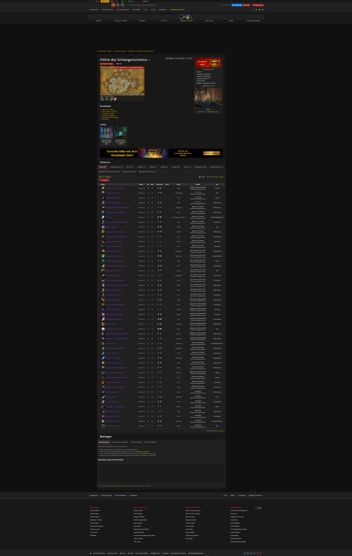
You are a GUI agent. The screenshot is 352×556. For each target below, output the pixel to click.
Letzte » (221, 177)
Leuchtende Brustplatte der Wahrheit (117, 285)
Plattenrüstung (217, 202)
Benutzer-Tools (112, 553)
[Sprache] (262, 9)
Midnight (93, 535)
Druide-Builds (235, 526)
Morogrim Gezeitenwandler (110, 117)
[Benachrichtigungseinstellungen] (256, 9)
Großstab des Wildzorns (113, 193)
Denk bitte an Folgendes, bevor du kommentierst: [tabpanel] (127, 466)
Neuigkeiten (94, 9)
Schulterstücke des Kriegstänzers (115, 232)
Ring (217, 227)
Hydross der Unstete (108, 110)
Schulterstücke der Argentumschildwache (118, 334)
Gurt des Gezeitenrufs (112, 300)
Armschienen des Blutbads (113, 251)
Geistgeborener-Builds (238, 542)
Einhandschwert (217, 324)
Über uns (123, 553)
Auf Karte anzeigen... (107, 64)
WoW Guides (94, 507)
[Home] (99, 5)
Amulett (217, 188)
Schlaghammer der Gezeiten (114, 256)
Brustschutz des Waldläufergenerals (116, 237)
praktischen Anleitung (142, 451)
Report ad (253, 490)
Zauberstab (217, 314)
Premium (165, 553)
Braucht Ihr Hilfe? (99, 553)
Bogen (217, 406)
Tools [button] (145, 9)
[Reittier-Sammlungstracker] (161, 153)
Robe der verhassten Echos (114, 246)
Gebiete (109, 51)
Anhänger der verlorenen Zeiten (115, 188)
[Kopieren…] (200, 176)
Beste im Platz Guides (193, 514)
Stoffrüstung (217, 222)
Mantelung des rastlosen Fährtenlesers (117, 338)
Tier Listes (234, 520)
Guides (153, 9)
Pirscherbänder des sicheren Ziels (115, 348)
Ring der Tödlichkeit (111, 227)
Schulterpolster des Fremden (114, 241)
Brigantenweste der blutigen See (115, 387)
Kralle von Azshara (111, 324)
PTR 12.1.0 (118, 5)
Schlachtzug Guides (96, 526)
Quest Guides (138, 523)
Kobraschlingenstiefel (112, 402)
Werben (130, 553)
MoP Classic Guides (140, 507)
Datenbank (136, 9)
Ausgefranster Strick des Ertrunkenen (117, 377)
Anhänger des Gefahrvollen (114, 198)
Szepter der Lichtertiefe (113, 421)
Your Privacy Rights (141, 553)
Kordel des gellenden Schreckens (115, 280)
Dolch (217, 397)
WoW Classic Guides (193, 507)
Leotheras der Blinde (108, 113)
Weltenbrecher (110, 343)
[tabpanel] (161, 303)
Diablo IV (148, 1)
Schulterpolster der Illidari (113, 309)
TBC (124, 1)
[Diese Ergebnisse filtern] (203, 176)
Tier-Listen (137, 542)
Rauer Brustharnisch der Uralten (115, 305)
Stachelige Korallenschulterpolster (116, 368)
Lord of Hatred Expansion (239, 510)
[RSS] (260, 553)
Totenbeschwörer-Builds (239, 529)
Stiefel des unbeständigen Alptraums (116, 222)
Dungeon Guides (139, 517)
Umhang (217, 372)
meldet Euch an (118, 485)
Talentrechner (95, 529)
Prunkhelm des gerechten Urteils (115, 212)
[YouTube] (257, 553)
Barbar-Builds (235, 523)
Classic (115, 1)
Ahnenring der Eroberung (113, 271)
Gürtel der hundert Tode (113, 411)
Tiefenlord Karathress (108, 115)
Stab (217, 193)
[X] (248, 553)
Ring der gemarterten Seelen (114, 329)
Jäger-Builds (235, 535)
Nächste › (216, 177)
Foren (154, 455)
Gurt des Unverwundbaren (113, 363)
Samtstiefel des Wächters (113, 295)
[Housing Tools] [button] (107, 9)
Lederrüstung (217, 241)
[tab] (102, 167)
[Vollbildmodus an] (253, 9)
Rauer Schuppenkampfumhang (115, 372)
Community (163, 9)
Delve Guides (94, 514)
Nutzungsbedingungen (195, 553)
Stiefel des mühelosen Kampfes (115, 266)
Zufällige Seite (155, 553)
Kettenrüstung (217, 207)
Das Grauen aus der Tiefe (109, 111)
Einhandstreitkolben (217, 256)
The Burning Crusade (119, 51)
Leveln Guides (94, 517)
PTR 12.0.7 (122, 5)
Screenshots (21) (208, 86)
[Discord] (244, 553)
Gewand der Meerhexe (112, 416)
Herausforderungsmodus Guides (144, 535)
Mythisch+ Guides (96, 520)
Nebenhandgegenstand (217, 217)
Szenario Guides (139, 532)
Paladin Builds (235, 532)
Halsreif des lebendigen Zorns (114, 261)
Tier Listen (93, 532)
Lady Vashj (105, 119)
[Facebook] (254, 553)
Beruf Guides (94, 523)
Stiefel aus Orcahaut (112, 353)
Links (190, 58)
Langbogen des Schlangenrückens (116, 406)
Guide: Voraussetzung (193, 510)
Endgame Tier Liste (237, 517)
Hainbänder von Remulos (113, 275)
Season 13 (234, 514)
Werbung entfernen (177, 9)
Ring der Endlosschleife (112, 426)
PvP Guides (189, 529)
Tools (225, 495)
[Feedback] (259, 9)
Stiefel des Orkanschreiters (114, 290)
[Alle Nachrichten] (91, 1)
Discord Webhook (123, 9)
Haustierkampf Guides (141, 529)
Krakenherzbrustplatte (112, 392)
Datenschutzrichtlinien (178, 553)
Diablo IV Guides (236, 507)
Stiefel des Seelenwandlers (113, 382)
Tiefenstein (109, 217)
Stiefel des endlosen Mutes (114, 203)
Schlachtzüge (131, 51)
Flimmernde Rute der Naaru (114, 314)
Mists (133, 1)
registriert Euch (128, 485)
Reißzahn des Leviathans (113, 358)
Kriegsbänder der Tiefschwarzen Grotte (117, 207)
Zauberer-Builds (236, 538)
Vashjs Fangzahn (111, 397)
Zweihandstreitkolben (217, 343)
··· (138, 1)
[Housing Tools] (106, 495)
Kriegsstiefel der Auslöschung (114, 319)
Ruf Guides (137, 526)
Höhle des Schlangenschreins (145, 51)
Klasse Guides (94, 510)
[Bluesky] (251, 553)
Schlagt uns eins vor (212, 112)
